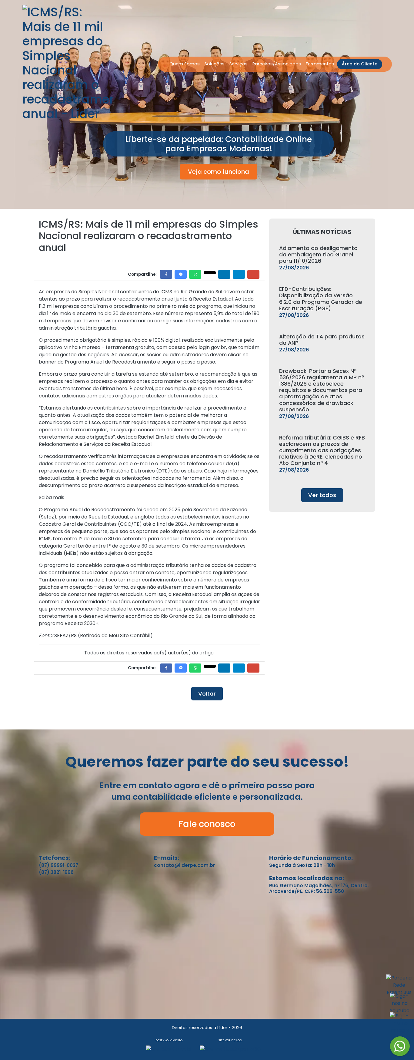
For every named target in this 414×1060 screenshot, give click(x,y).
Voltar (207, 693)
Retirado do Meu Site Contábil (115, 635)
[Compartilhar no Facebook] (166, 274)
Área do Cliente (359, 64)
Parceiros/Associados (276, 64)
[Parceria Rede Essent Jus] (399, 987)
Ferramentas (320, 64)
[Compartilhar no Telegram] (239, 274)
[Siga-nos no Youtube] (399, 1006)
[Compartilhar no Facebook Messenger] (181, 274)
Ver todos (322, 495)
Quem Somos (184, 64)
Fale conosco (207, 824)
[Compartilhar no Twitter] (210, 272)
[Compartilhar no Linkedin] (224, 274)
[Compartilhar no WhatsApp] (195, 274)
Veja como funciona (218, 171)
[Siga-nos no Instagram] (399, 1025)
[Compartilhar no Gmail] (253, 274)
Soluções (215, 64)
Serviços (238, 64)
